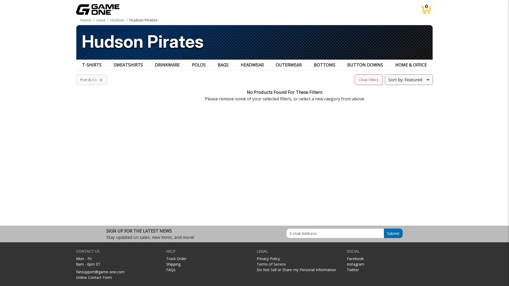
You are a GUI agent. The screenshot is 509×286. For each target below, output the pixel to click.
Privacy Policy (268, 258)
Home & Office (411, 65)
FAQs (170, 269)
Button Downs (365, 65)
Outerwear (289, 65)
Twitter (353, 269)
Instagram (355, 264)
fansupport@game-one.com (100, 271)
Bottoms (324, 65)
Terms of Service (271, 264)
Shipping (173, 264)
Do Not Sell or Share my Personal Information (296, 269)
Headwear (252, 65)
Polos (199, 65)
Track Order (176, 258)
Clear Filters (369, 79)
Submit (393, 233)
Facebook (355, 258)
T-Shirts (92, 65)
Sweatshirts (128, 65)
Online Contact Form (94, 277)
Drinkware (167, 65)
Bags (223, 65)
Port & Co (91, 79)
